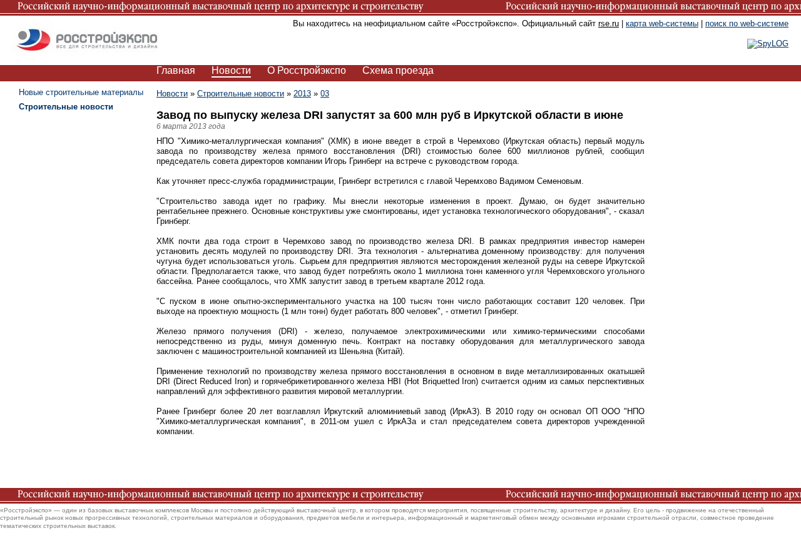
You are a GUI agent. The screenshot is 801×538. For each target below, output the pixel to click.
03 (324, 93)
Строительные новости (240, 93)
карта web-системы (662, 23)
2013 (302, 93)
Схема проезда (398, 70)
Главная (175, 70)
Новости (231, 70)
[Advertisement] (707, 275)
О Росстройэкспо (306, 70)
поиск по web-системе (746, 23)
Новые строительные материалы (81, 92)
